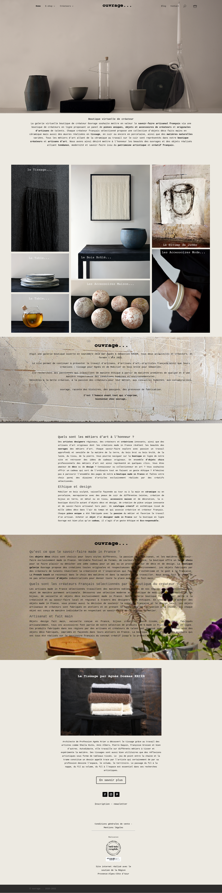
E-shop (48, 6)
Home (38, 6)
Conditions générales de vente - (113, 824)
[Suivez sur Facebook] (105, 794)
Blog (163, 6)
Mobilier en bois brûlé (125, 367)
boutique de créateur (73, 123)
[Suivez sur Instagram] (111, 794)
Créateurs (65, 6)
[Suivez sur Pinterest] (117, 794)
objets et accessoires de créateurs (148, 127)
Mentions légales (113, 827)
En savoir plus (111, 780)
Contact (175, 6)
